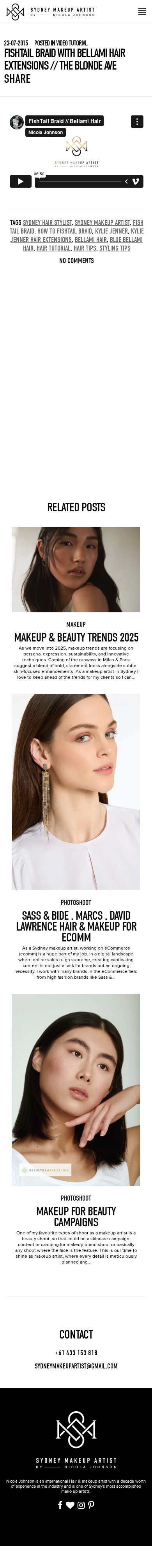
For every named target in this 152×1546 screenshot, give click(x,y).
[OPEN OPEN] (142, 11)
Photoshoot (76, 903)
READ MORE (76, 560)
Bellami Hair (91, 240)
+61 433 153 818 (76, 1353)
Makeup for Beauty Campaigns (76, 1217)
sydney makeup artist (102, 223)
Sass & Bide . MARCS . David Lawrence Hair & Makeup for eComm (76, 926)
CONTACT (76, 1334)
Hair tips (85, 248)
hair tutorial (54, 248)
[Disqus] (77, 368)
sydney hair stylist (47, 223)
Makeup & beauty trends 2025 (76, 637)
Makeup (76, 624)
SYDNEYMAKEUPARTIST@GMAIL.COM (76, 1366)
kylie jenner (111, 231)
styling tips (115, 248)
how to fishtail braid (64, 231)
